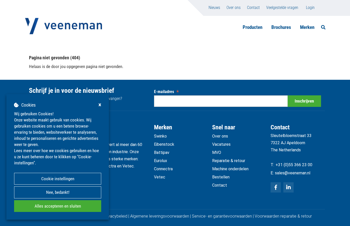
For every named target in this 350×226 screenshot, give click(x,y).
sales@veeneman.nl (292, 173)
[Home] (63, 26)
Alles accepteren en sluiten (58, 206)
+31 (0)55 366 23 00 (293, 164)
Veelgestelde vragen (282, 7)
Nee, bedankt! (57, 192)
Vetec (159, 177)
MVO (216, 152)
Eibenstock (164, 144)
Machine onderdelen (230, 168)
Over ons (234, 7)
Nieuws (214, 7)
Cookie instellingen (57, 178)
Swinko (160, 136)
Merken (307, 27)
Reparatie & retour (228, 160)
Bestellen (221, 177)
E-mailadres (166, 92)
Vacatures (221, 144)
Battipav (161, 152)
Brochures (281, 27)
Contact (253, 7)
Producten (252, 27)
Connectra (163, 168)
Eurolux (160, 160)
